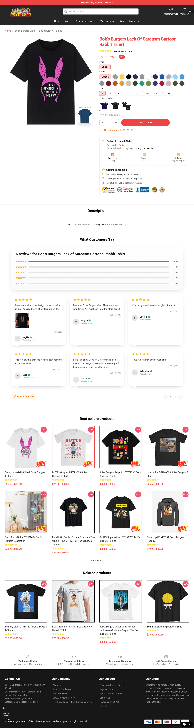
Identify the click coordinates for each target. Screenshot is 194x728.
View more (97, 561)
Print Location (106, 98)
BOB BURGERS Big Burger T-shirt (164, 626)
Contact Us (105, 698)
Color (102, 71)
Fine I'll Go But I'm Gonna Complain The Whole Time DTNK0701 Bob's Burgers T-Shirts (73, 541)
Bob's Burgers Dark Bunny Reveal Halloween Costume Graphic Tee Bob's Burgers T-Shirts (119, 630)
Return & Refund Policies (111, 693)
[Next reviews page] (180, 397)
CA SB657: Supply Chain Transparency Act (72, 702)
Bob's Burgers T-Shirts (50, 30)
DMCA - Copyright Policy (64, 698)
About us (57, 685)
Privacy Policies (60, 693)
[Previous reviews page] (165, 397)
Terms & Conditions (62, 689)
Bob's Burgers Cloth (25, 30)
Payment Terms (107, 689)
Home (8, 30)
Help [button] (188, 724)
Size (101, 88)
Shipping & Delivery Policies (112, 685)
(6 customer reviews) (122, 51)
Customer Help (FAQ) (110, 702)
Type (101, 62)
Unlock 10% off (6, 714)
